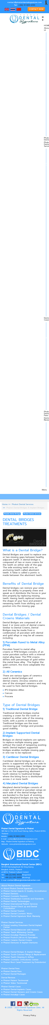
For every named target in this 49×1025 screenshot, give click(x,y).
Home (5, 504)
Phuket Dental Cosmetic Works (17, 913)
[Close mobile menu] (42, 19)
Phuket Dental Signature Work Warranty (21, 916)
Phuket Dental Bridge (12, 514)
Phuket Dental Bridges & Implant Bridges (22, 952)
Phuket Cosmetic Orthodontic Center (20, 959)
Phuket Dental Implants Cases (17, 989)
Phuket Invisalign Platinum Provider (19, 935)
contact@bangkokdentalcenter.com (23, 880)
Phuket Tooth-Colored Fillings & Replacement (24, 954)
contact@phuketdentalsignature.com (24, 2)
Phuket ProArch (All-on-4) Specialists (20, 937)
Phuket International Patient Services (20, 904)
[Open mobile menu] (43, 17)
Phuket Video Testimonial (15, 983)
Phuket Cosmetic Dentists (15, 896)
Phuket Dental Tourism (13, 911)
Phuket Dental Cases (11, 986)
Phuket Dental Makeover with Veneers (21, 929)
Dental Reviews (8, 977)
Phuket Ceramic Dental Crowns (17, 940)
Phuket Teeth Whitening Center (18, 932)
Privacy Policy (29, 1015)
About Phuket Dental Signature (15, 885)
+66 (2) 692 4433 (13, 874)
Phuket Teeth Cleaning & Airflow (18, 957)
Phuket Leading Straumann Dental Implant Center (22, 926)
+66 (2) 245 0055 (13, 877)
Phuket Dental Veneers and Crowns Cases (23, 992)
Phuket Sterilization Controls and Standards (23, 898)
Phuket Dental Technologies (16, 901)
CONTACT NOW (36, 9)
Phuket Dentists (10, 893)
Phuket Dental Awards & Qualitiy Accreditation (25, 891)
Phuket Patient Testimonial (15, 980)
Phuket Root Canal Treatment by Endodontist (24, 962)
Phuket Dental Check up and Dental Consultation (20, 907)
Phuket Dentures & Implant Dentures (20, 942)
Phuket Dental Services (22, 504)
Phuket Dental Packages (14, 974)
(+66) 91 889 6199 (27, 5)
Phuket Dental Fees (10, 968)
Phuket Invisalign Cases (14, 994)
